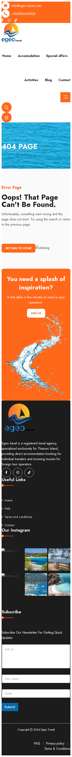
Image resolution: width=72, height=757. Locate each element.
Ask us (36, 313)
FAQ (7, 509)
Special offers (57, 56)
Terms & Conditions (57, 748)
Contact (64, 80)
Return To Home (18, 248)
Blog (48, 80)
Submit (10, 706)
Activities (31, 80)
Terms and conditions (18, 517)
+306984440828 (23, 13)
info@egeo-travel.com (26, 5)
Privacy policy (55, 743)
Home (6, 56)
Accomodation (29, 56)
